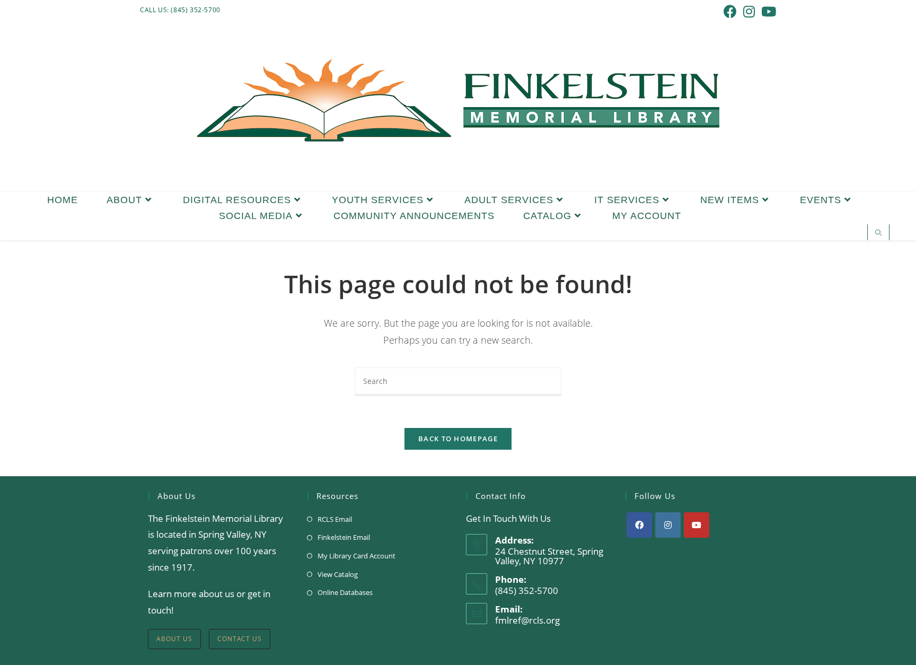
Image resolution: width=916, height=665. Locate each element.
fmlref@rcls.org (527, 620)
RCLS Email (335, 519)
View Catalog (338, 574)
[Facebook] (639, 525)
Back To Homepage (458, 438)
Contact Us (239, 638)
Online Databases (345, 592)
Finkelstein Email (344, 537)
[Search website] (878, 233)
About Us (174, 638)
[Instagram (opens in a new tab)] (749, 11)
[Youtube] (696, 525)
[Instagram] (668, 525)
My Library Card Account (356, 556)
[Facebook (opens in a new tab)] (730, 11)
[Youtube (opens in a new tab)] (767, 11)
